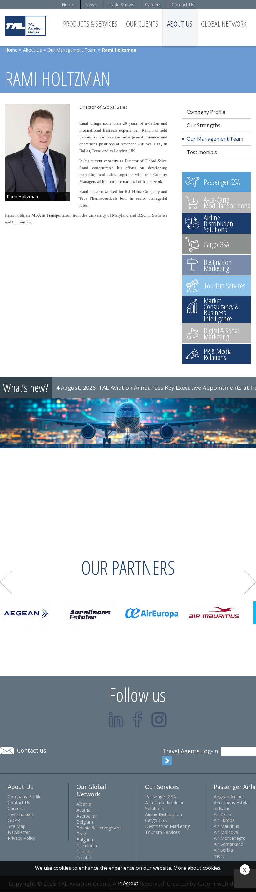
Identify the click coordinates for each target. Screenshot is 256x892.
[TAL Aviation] (25, 25)
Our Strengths (203, 125)
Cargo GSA (156, 820)
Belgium (84, 822)
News (91, 5)
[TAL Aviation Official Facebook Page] (137, 719)
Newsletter (19, 832)
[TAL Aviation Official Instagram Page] (159, 719)
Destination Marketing (167, 826)
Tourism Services (162, 832)
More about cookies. (197, 867)
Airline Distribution (163, 814)
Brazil (82, 834)
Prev (6, 582)
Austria (83, 810)
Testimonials (202, 152)
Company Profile (206, 111)
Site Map (17, 826)
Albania (83, 804)
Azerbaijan (87, 816)
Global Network (224, 23)
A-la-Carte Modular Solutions (164, 805)
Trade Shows (121, 5)
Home (68, 5)
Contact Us (183, 5)
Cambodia (86, 846)
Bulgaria (84, 840)
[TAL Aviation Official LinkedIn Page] (116, 719)
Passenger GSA (160, 796)
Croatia (83, 857)
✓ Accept (128, 883)
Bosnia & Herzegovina (99, 828)
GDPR (14, 820)
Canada (84, 851)
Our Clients (142, 23)
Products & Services (90, 23)
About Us (179, 23)
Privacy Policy (21, 838)
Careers (153, 5)
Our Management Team (71, 50)
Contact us (31, 750)
